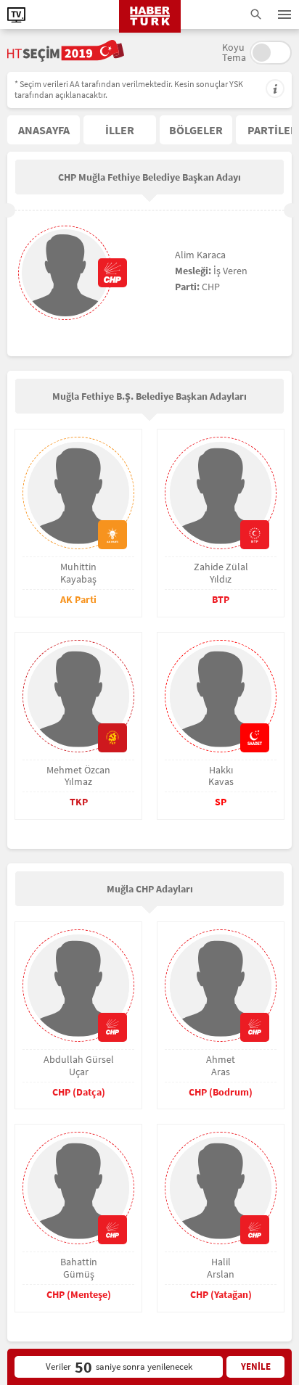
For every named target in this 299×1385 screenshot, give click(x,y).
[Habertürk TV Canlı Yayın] (16, 15)
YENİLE (256, 1366)
